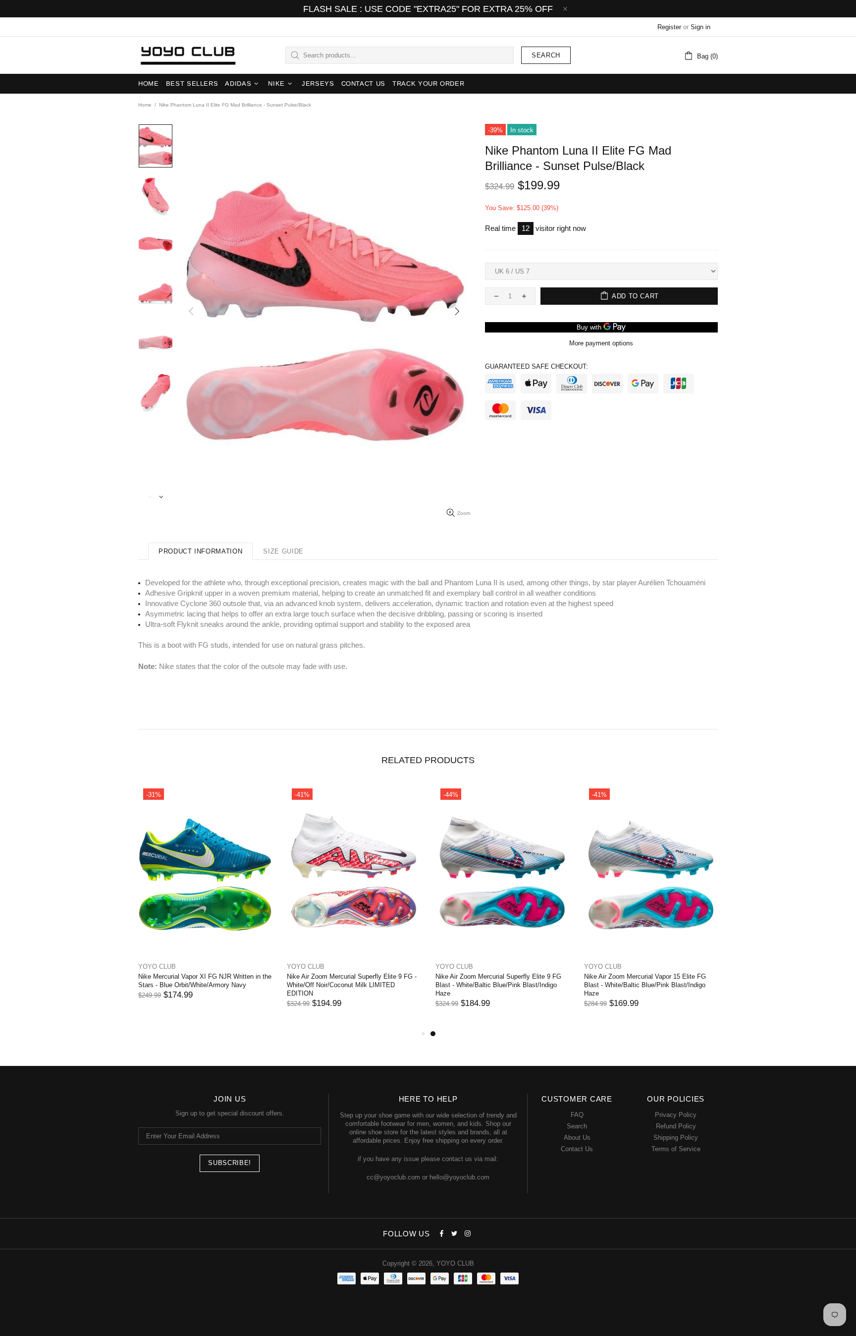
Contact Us (577, 1149)
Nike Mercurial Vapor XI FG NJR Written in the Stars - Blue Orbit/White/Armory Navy (204, 981)
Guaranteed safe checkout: (536, 366)
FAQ (577, 1114)
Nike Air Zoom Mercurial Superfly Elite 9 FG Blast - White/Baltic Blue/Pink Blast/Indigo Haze (498, 985)
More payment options (601, 343)
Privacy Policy (675, 1114)
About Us (577, 1137)
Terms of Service (675, 1149)
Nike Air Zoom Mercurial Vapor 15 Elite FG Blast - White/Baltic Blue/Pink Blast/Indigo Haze (645, 985)
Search (546, 55)
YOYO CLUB (187, 55)
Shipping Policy (675, 1137)
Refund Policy (676, 1126)
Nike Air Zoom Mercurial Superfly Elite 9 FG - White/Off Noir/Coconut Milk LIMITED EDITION (352, 985)
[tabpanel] (502, 905)
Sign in (700, 27)
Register (669, 27)
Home (145, 105)
